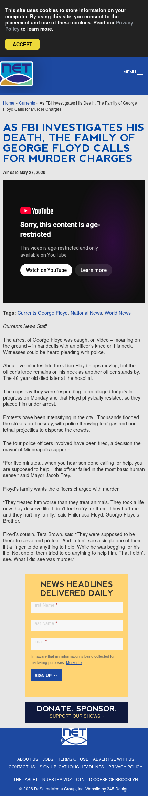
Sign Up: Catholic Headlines (72, 766)
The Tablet (25, 779)
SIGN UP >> (46, 675)
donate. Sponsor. (77, 709)
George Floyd (53, 312)
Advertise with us (113, 759)
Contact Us (22, 766)
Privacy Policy (125, 766)
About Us (27, 759)
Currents (27, 103)
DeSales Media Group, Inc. (59, 789)
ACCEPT (22, 44)
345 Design (118, 789)
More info (74, 662)
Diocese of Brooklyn (113, 779)
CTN (80, 779)
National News (86, 312)
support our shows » (77, 716)
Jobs (48, 759)
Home (8, 103)
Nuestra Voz (57, 779)
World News (118, 312)
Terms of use (73, 759)
